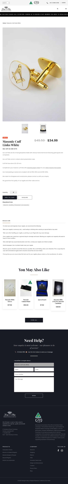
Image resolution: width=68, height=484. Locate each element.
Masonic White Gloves (10, 300)
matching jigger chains (33, 168)
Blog (31, 471)
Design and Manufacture (36, 463)
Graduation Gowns (7, 449)
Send (34, 395)
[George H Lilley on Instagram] (62, 450)
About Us (32, 449)
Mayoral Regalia (7, 457)
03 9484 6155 (21, 352)
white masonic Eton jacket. (53, 168)
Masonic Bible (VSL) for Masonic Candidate (58, 301)
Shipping (32, 452)
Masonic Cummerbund (26, 300)
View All (34, 320)
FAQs (31, 457)
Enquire (25, 197)
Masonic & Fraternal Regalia (10, 452)
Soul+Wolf (47, 480)
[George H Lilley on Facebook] (58, 450)
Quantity (5, 192)
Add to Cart (10, 197)
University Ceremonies (35, 460)
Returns (32, 455)
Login (63, 2)
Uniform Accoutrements (9, 460)
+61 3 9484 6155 (54, 2)
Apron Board (42, 300)
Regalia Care (6, 221)
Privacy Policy (33, 468)
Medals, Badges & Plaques (9, 455)
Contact (32, 465)
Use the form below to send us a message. (40, 352)
